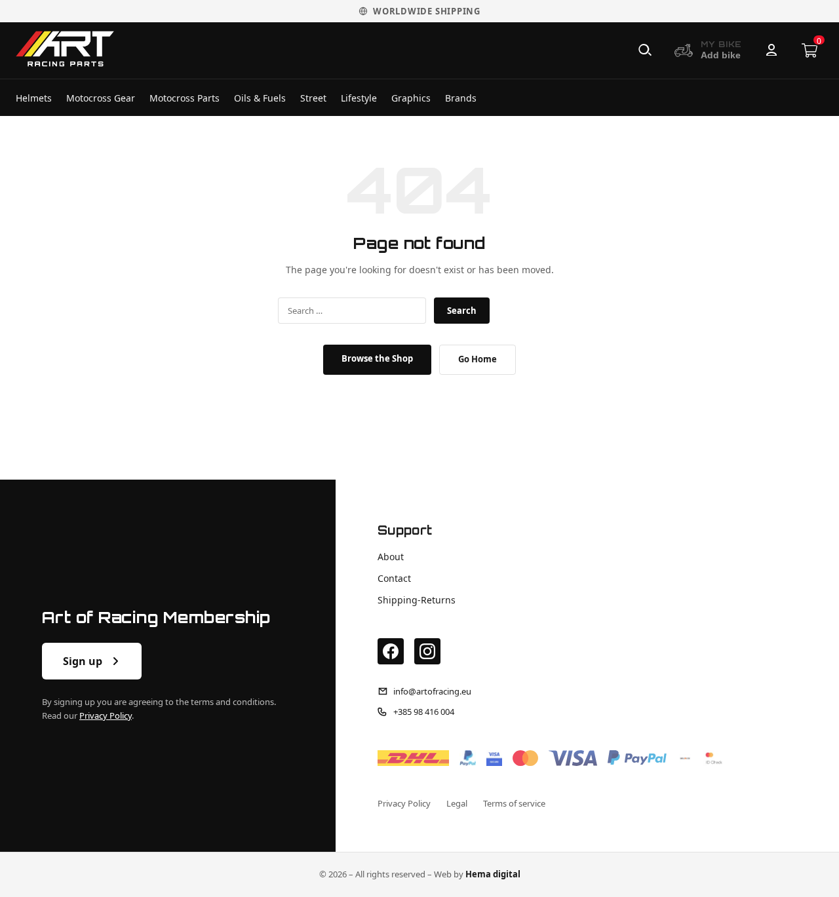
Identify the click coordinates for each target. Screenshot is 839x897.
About (391, 556)
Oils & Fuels (260, 98)
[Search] (645, 50)
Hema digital (492, 874)
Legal (456, 803)
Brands (461, 98)
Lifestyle (359, 98)
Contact (394, 578)
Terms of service (514, 803)
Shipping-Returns (417, 600)
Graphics (411, 98)
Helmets (34, 98)
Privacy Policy (105, 715)
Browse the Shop (377, 358)
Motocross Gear (100, 98)
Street (313, 98)
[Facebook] (391, 651)
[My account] (771, 50)
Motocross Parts (184, 98)
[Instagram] (427, 651)
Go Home (477, 359)
